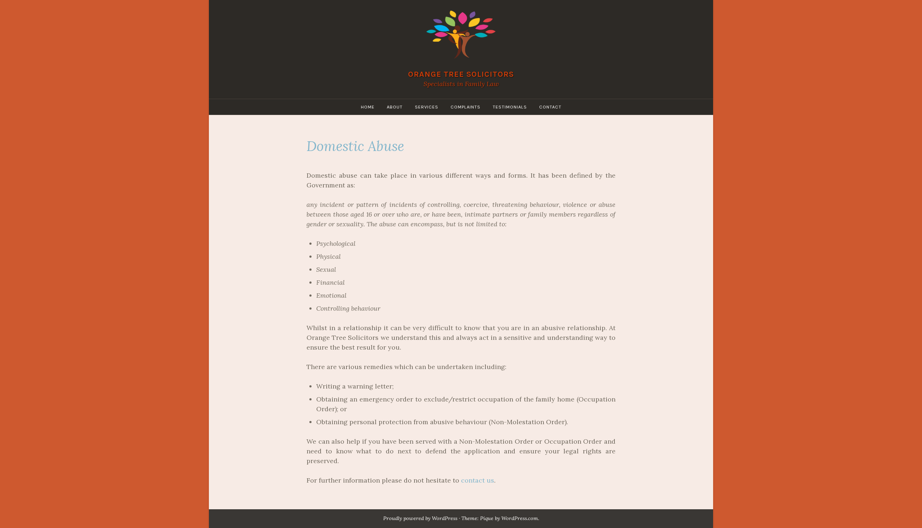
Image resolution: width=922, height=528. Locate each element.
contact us (477, 480)
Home (368, 107)
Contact (550, 107)
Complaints (465, 107)
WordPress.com (519, 518)
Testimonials (510, 107)
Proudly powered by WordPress (420, 518)
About (395, 107)
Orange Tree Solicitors (461, 74)
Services (426, 107)
